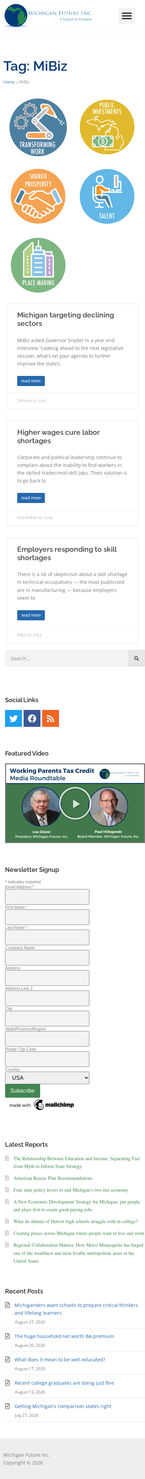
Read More (31, 381)
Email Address (19, 887)
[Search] (136, 658)
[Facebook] (32, 718)
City (8, 1009)
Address (12, 968)
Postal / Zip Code (20, 1049)
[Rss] (50, 718)
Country (12, 1070)
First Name (16, 907)
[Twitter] (13, 718)
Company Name (20, 948)
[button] (127, 16)
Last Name (16, 928)
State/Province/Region (25, 1029)
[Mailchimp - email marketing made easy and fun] (42, 1110)
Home (9, 82)
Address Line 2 (19, 988)
